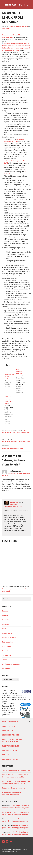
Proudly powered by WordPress (11, 849)
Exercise (5, 615)
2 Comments (25, 433)
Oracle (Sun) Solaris (13, 433)
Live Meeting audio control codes (13, 447)
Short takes (6, 646)
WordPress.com (12, 852)
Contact (5, 755)
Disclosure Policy (9, 750)
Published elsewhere (9, 638)
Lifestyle (5, 620)
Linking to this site (10, 735)
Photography (7, 633)
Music (4, 629)
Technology (6, 655)
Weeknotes (6, 669)
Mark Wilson (6, 28)
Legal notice (7, 731)
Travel (4, 660)
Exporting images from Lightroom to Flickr (16, 440)
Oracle (4, 433)
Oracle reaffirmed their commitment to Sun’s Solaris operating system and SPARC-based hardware (16, 48)
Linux (24, 430)
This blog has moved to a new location (16, 770)
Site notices (6, 651)
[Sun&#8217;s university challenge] (21, 381)
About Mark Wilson (10, 722)
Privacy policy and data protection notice (12, 740)
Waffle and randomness (11, 664)
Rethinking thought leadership (13, 788)
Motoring (5, 624)
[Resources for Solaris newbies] (9, 370)
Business (5, 611)
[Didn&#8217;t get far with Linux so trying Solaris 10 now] (10, 410)
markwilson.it (16, 4)
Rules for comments (10, 746)
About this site (8, 726)
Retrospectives (7, 642)
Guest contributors (10, 759)
